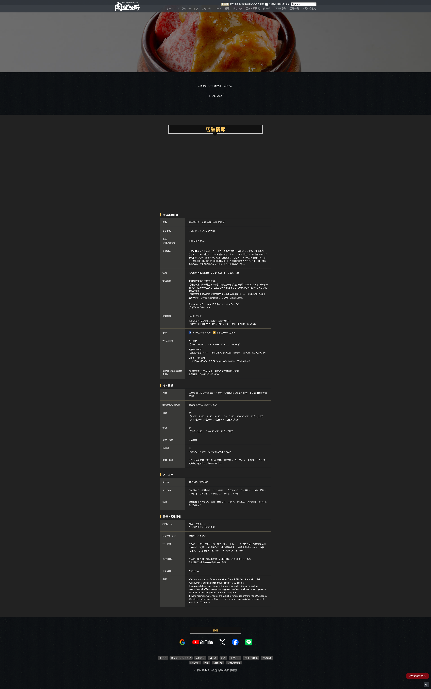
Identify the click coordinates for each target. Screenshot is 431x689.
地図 (206, 662)
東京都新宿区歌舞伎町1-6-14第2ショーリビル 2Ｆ (214, 272)
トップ (163, 658)
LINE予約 (281, 8)
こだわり (206, 8)
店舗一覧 (294, 8)
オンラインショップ (187, 8)
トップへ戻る (215, 96)
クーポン (268, 8)
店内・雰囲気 (253, 8)
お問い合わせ (309, 8)
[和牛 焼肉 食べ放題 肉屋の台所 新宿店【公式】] (127, 6)
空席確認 (267, 658)
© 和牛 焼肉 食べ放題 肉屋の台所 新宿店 (215, 670)
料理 (227, 8)
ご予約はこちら (417, 676)
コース (217, 8)
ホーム (170, 8)
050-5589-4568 (197, 241)
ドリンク (237, 8)
